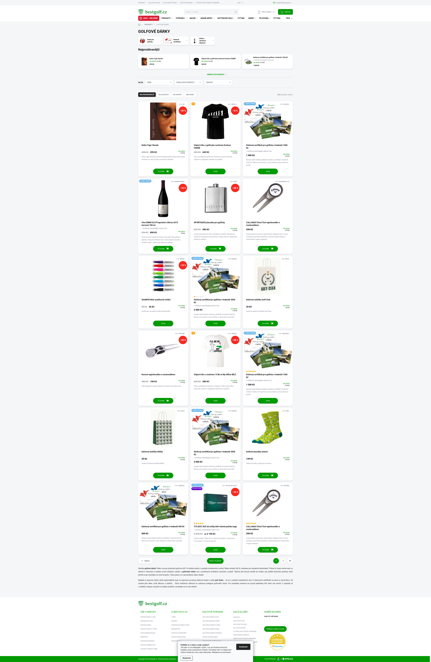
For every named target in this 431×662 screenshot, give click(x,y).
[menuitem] (148, 18)
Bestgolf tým (175, 629)
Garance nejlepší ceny (147, 645)
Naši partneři (175, 641)
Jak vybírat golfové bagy (210, 629)
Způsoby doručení (146, 621)
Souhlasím (243, 647)
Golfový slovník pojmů (210, 637)
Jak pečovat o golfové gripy (211, 641)
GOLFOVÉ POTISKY (170, 3)
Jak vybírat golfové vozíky (211, 625)
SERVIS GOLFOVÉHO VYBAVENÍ (244, 638)
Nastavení (187, 658)
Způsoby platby (145, 625)
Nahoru (147, 561)
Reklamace (144, 637)
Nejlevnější (164, 94)
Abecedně (190, 94)
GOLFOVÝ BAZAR (186, 3)
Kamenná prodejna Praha (180, 625)
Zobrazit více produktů (215, 74)
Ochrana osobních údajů (148, 649)
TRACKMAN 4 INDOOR (241, 635)
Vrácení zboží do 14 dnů (148, 629)
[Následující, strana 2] (283, 561)
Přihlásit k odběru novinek (275, 629)
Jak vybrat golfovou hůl (210, 617)
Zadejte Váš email (271, 616)
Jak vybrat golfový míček (211, 621)
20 (290, 561)
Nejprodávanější (147, 94)
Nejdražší (177, 94)
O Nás (173, 617)
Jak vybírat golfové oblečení (212, 633)
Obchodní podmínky (147, 641)
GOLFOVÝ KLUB (154, 3)
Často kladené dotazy (147, 633)
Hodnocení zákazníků (178, 633)
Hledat (236, 12)
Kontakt (174, 621)
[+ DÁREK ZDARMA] (267, 122)
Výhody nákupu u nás (147, 617)
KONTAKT (141, 3)
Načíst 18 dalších (215, 561)
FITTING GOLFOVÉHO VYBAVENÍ (207, 3)
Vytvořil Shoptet (270, 659)
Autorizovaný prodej (178, 637)
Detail (216, 171)
